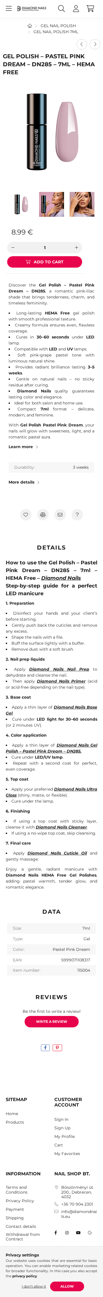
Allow (67, 1286)
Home (12, 1113)
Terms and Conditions (16, 1190)
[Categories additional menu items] (8, 8)
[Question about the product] (77, 514)
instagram (67, 1232)
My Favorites (67, 1153)
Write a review (51, 1021)
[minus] (13, 247)
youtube (78, 1232)
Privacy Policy (20, 1200)
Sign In (61, 1119)
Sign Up (62, 1128)
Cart (58, 1145)
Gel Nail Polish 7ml (55, 31)
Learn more (21, 446)
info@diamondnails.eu (79, 1214)
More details (21, 482)
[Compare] (43, 514)
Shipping (15, 1218)
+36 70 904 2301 (77, 1204)
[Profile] (76, 8)
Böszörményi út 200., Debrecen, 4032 (77, 1192)
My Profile (64, 1136)
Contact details (21, 1226)
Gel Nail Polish (58, 25)
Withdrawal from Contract (23, 1237)
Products (15, 1122)
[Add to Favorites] (25, 514)
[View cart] (90, 8)
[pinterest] (57, 1048)
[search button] (61, 8)
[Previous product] (82, 44)
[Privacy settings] (90, 1232)
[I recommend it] (60, 514)
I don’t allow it (34, 1286)
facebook (55, 1232)
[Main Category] (29, 25)
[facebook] (45, 1048)
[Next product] (95, 44)
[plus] (76, 247)
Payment (15, 1209)
